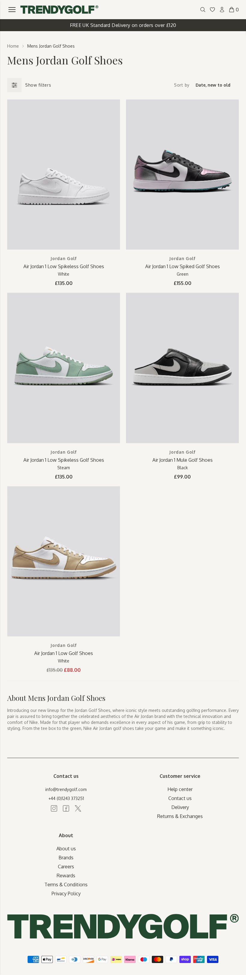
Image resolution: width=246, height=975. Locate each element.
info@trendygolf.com (66, 789)
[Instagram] (54, 808)
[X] (78, 808)
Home (13, 46)
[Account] (222, 10)
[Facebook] (66, 808)
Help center (180, 789)
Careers (66, 867)
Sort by (182, 84)
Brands (66, 858)
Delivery (180, 807)
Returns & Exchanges (180, 816)
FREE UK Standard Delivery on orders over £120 (123, 25)
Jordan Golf (63, 258)
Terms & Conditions (66, 885)
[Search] (203, 10)
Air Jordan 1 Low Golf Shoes (63, 653)
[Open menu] (12, 9)
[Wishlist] (212, 10)
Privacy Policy (66, 893)
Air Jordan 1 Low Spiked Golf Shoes (182, 266)
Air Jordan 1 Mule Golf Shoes (182, 460)
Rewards (66, 876)
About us (66, 849)
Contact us (180, 798)
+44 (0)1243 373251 (66, 798)
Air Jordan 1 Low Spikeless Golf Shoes (63, 266)
